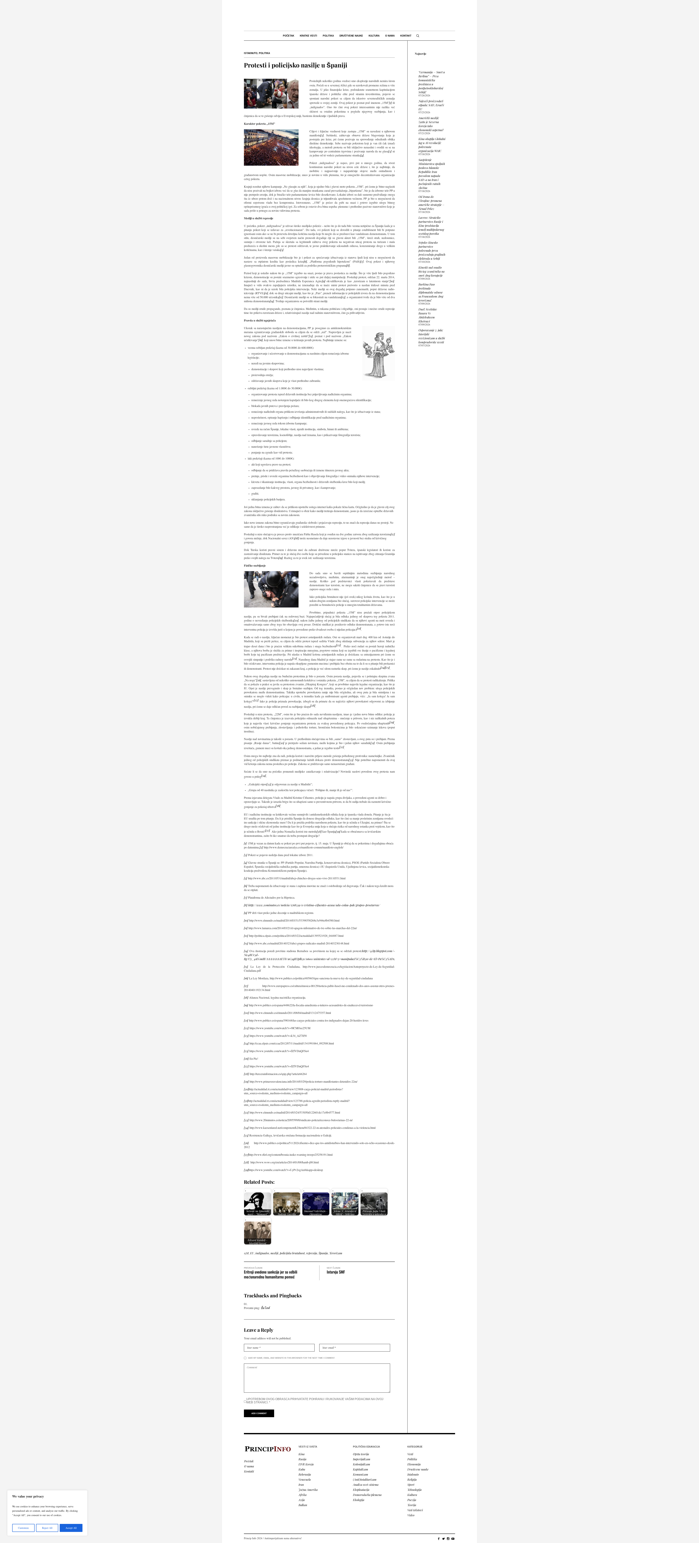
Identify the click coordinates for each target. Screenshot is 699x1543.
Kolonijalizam (361, 1464)
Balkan (303, 1505)
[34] (263, 775)
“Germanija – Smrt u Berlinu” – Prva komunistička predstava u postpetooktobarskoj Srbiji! (431, 82)
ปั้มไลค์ (265, 1308)
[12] (281, 297)
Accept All (71, 1528)
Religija (412, 1479)
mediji (274, 1253)
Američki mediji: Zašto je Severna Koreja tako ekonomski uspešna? (430, 124)
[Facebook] (439, 1538)
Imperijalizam (361, 1459)
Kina (302, 1454)
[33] (351, 760)
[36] (278, 806)
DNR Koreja (306, 1464)
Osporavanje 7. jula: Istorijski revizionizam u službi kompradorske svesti (431, 336)
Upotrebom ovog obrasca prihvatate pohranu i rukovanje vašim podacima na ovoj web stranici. (314, 1401)
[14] (272, 301)
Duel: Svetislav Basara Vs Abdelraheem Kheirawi (427, 315)
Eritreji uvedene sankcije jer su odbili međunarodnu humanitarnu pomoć (270, 1274)
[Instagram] (448, 1538)
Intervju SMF (336, 1272)
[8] (348, 265)
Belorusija (305, 1474)
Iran (301, 1484)
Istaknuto (250, 53)
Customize (23, 1528)
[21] (359, 628)
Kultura (412, 1495)
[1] (390, 103)
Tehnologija (414, 1490)
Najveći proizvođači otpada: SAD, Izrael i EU (431, 105)
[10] (392, 281)
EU (252, 1253)
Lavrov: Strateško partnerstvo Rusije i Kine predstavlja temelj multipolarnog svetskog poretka (431, 225)
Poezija (411, 1500)
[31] (372, 743)
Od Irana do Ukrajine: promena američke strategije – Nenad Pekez (431, 203)
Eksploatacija (361, 1490)
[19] (281, 558)
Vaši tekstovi (415, 1510)
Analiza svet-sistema (365, 1484)
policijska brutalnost (292, 1253)
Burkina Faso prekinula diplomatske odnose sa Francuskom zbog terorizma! (430, 292)
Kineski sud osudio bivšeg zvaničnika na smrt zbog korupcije (431, 271)
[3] (390, 151)
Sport (410, 1484)
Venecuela (305, 1479)
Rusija (302, 1459)
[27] (256, 700)
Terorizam (335, 1253)
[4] (362, 155)
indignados (262, 1253)
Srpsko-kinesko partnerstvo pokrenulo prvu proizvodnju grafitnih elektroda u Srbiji (431, 250)
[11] (266, 293)
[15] (311, 336)
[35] (268, 784)
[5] (281, 250)
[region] (47, 1513)
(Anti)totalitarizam (364, 1479)
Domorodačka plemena (367, 1495)
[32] (341, 747)
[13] (343, 297)
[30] (281, 743)
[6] (305, 261)
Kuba (302, 1469)
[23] (294, 658)
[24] (382, 667)
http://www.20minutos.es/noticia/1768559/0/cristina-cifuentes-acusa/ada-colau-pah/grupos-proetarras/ (314, 905)
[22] (338, 645)
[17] (393, 534)
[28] (312, 705)
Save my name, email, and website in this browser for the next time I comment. (291, 1358)
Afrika (303, 1495)
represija (311, 1253)
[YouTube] (453, 1538)
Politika (264, 53)
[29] (391, 722)
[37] (267, 830)
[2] (322, 135)
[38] (319, 832)
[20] (296, 620)
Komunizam (360, 1474)
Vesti (410, 1454)
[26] (258, 680)
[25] (387, 667)
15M (246, 1253)
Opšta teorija (361, 1454)
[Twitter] (443, 1538)
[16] (260, 340)
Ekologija (358, 1500)
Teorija (411, 1505)
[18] (297, 538)
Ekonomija (414, 1464)
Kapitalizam (360, 1469)
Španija (323, 1253)
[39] (338, 832)
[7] (362, 261)
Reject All (47, 1528)
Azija (302, 1500)
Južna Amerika (308, 1490)
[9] (323, 281)
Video (410, 1515)
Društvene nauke (418, 1469)
